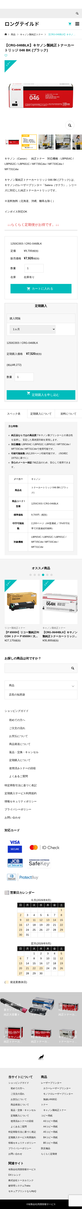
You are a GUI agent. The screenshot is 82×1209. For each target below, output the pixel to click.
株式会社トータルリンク (21, 1180)
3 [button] (39, 575)
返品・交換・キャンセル (24, 752)
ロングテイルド (22, 23)
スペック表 (13, 413)
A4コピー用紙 (50, 1126)
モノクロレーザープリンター (58, 1094)
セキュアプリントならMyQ (22, 1191)
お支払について (18, 736)
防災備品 (45, 1148)
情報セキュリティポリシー (21, 801)
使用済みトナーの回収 (22, 768)
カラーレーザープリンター (57, 1088)
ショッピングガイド (17, 710)
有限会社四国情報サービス (22, 1169)
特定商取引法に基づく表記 (21, 785)
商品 (11, 685)
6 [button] (51, 575)
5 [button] (47, 575)
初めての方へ (17, 719)
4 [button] (43, 575)
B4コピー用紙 (50, 1137)
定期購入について (41, 413)
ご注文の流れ (17, 728)
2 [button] (34, 575)
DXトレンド (14, 1175)
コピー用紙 (46, 1115)
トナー (44, 1104)
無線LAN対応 (50, 1099)
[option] (22, 611)
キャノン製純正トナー (54, 1110)
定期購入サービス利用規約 (21, 793)
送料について (68, 413)
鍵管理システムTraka (19, 1185)
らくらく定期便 (49, 1154)
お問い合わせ (13, 817)
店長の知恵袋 (17, 694)
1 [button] (30, 575)
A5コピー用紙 (50, 1132)
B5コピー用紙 (50, 1143)
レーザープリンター (51, 1083)
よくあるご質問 (18, 776)
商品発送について (20, 744)
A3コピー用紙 (50, 1121)
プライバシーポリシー (18, 809)
